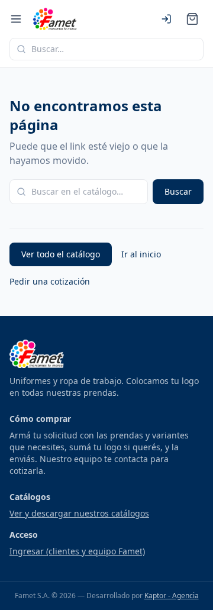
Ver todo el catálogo (60, 254)
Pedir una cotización (49, 281)
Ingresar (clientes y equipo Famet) (77, 551)
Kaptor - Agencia (171, 595)
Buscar (178, 191)
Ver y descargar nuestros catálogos (79, 513)
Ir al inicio (141, 254)
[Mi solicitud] (192, 19)
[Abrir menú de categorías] (16, 19)
